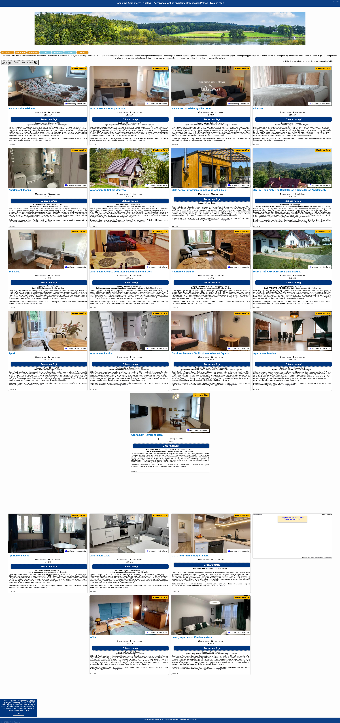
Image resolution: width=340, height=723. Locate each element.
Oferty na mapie (21, 52)
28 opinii (57, 572)
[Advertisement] (170, 494)
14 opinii (139, 370)
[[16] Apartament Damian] (292, 331)
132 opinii (311, 288)
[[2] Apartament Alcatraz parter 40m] (129, 86)
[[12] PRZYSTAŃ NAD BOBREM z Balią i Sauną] (292, 249)
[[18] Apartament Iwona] (47, 533)
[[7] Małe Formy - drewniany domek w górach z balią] (210, 168)
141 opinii (183, 451)
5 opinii (59, 125)
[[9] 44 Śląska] (47, 249)
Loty (45, 52)
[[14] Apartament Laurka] (129, 331)
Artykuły (82, 52)
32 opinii (227, 125)
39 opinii (153, 288)
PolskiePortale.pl (15, 722)
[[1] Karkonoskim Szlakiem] (47, 86)
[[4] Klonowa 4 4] (292, 86)
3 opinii (52, 370)
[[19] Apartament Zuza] (129, 533)
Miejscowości (33, 52)
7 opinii (144, 125)
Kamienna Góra (79, 68)
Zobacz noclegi (49, 119)
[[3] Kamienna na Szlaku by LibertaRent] (210, 86)
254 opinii (319, 206)
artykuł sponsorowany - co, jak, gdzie (321, 557)
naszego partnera (44, 140)
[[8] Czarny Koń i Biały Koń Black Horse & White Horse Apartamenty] (292, 168)
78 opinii (221, 288)
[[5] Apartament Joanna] (47, 168)
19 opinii (300, 125)
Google (31, 701)
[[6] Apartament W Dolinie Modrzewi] (129, 168)
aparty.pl (336, 1)
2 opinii (232, 370)
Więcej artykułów (257, 514)
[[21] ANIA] (129, 615)
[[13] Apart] (47, 331)
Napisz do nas (192, 719)
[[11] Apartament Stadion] (210, 249)
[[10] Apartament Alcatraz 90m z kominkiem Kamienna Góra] (129, 249)
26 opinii (139, 572)
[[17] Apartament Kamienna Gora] (170, 413)
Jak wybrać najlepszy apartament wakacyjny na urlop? (292, 518)
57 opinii (144, 206)
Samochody (58, 52)
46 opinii (58, 206)
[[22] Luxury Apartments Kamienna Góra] (210, 615)
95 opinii (227, 654)
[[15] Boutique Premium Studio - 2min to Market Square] (210, 331)
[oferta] (66, 104)
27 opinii (303, 370)
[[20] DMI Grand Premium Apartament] (210, 533)
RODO (26, 710)
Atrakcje (70, 52)
